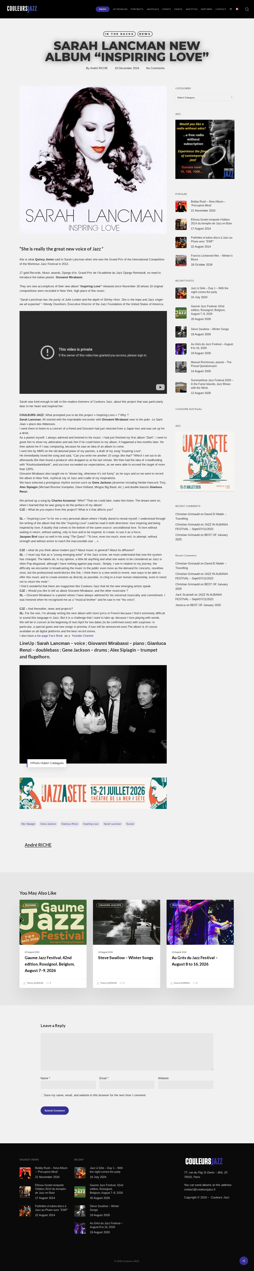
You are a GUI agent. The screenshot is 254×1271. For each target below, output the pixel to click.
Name (45, 1078)
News (145, 34)
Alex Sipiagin (28, 823)
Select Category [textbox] (186, 97)
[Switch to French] (237, 9)
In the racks (119, 34)
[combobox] (204, 97)
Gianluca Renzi (69, 823)
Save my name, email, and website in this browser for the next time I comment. (95, 1095)
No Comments (155, 68)
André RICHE (99, 68)
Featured (30, 905)
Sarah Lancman (112, 823)
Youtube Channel (83, 635)
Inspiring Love (90, 823)
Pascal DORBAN (181, 983)
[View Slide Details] (93, 793)
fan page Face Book (50, 635)
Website (163, 1078)
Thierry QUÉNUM (34, 983)
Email (104, 1078)
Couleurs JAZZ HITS (109, 905)
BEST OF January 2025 (205, 605)
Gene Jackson (48, 823)
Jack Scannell (184, 594)
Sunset (130, 823)
